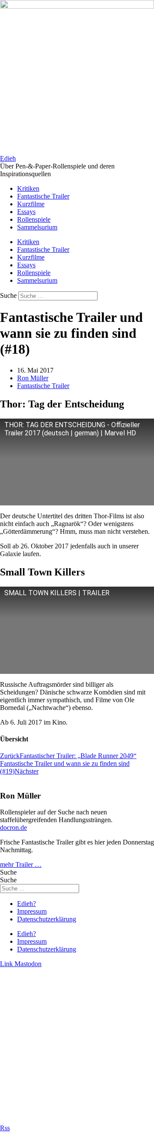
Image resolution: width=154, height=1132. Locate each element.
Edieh (8, 158)
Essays (26, 211)
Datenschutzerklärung (46, 919)
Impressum (32, 911)
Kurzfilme (30, 204)
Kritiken (28, 188)
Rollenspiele (33, 219)
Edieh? (26, 903)
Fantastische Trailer (43, 196)
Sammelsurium (37, 227)
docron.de (13, 827)
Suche (8, 295)
